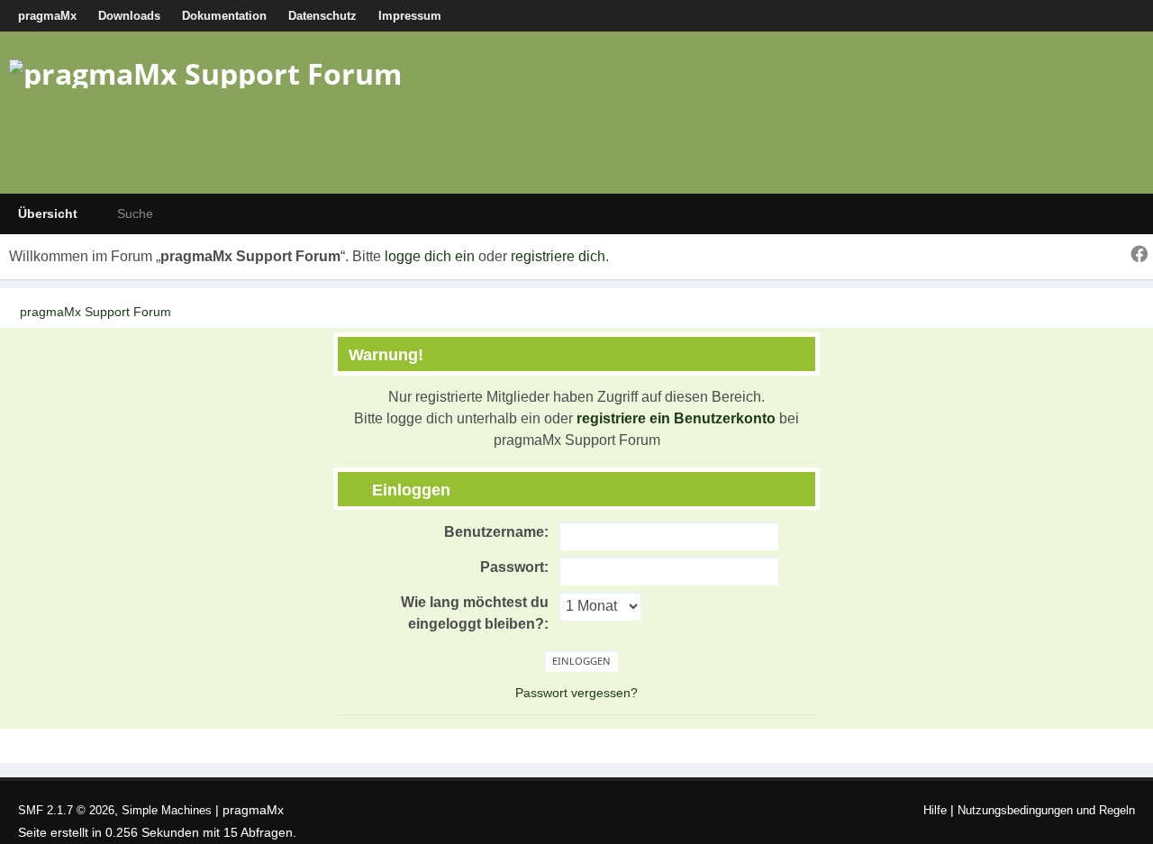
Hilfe (935, 810)
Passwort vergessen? (576, 692)
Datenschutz (322, 16)
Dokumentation (224, 16)
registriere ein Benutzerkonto (676, 418)
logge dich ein (430, 256)
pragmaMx (47, 16)
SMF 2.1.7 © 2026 (66, 810)
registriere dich (558, 256)
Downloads (129, 16)
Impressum (409, 16)
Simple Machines (167, 810)
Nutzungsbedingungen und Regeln (1046, 810)
